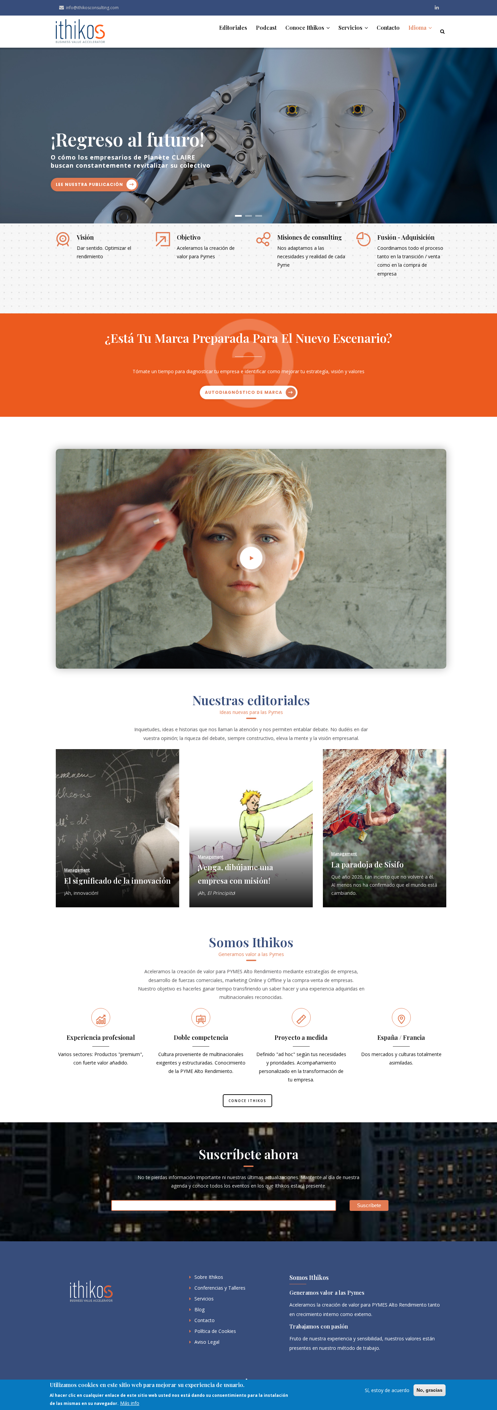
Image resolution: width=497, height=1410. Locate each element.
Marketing (341, 857)
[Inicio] (80, 32)
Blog (199, 1309)
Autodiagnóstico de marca (243, 392)
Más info (129, 1403)
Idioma (418, 27)
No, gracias (430, 1390)
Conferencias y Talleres (219, 1288)
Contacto (388, 27)
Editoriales (233, 27)
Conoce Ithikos (305, 27)
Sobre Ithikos (208, 1277)
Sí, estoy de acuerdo (387, 1390)
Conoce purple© (408, 171)
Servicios (351, 27)
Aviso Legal (206, 1342)
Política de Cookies (215, 1331)
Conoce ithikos (247, 1100)
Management (77, 857)
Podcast (266, 27)
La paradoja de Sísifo (234, 864)
